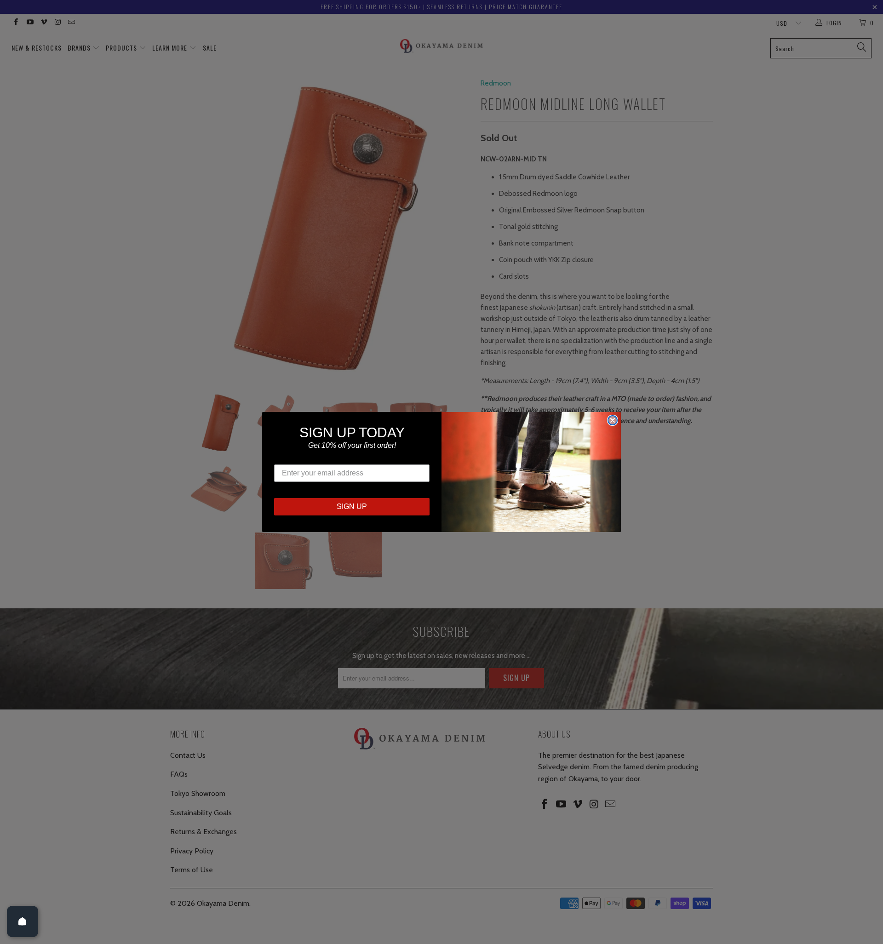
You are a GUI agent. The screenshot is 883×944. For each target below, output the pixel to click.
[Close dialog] (612, 420)
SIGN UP (352, 506)
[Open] (22, 921)
